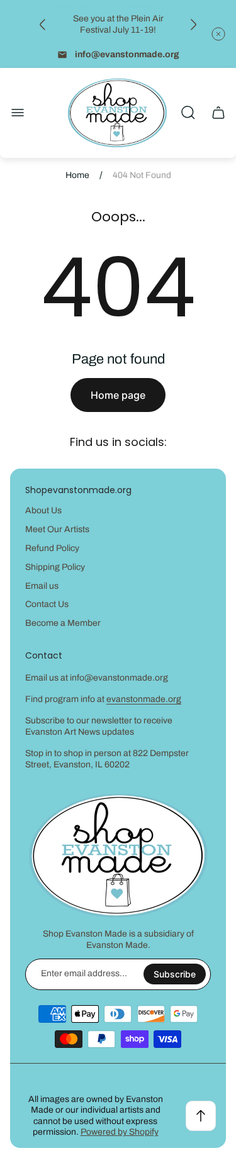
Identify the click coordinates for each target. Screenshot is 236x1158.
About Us (43, 510)
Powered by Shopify (120, 1132)
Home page (118, 395)
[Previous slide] (42, 24)
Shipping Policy (55, 567)
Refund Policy (52, 548)
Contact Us (47, 604)
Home (77, 175)
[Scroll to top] (201, 1116)
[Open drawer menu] (17, 112)
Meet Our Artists (57, 529)
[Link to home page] (118, 856)
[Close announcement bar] (218, 34)
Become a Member (63, 623)
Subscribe (175, 974)
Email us (42, 586)
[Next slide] (193, 24)
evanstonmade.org (143, 699)
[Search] (188, 112)
